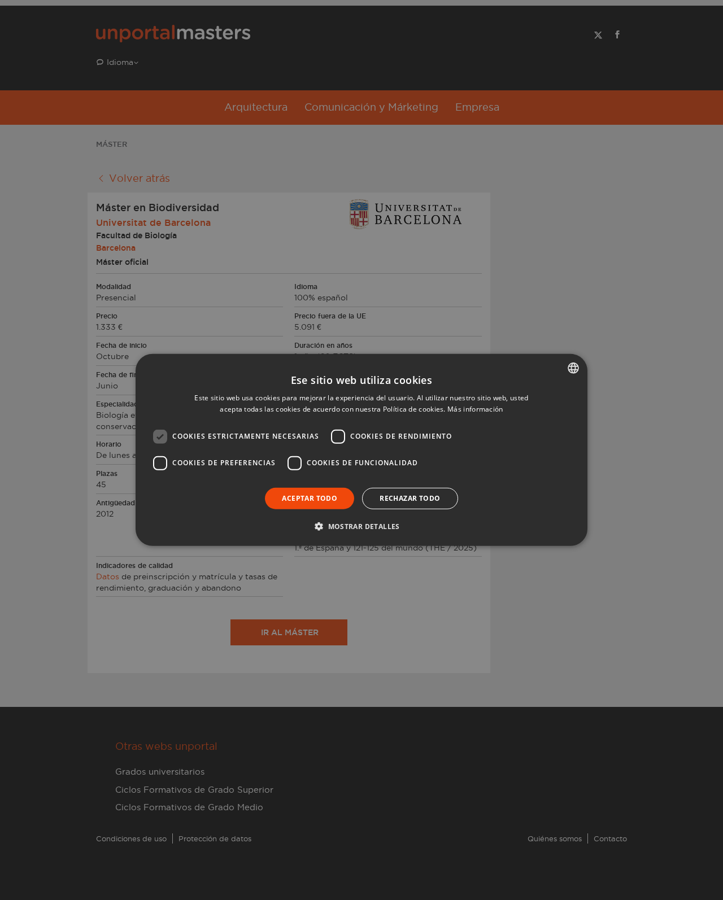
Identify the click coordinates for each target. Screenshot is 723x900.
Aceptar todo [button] (309, 498)
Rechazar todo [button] (410, 498)
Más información (475, 409)
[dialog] (361, 450)
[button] (361, 526)
